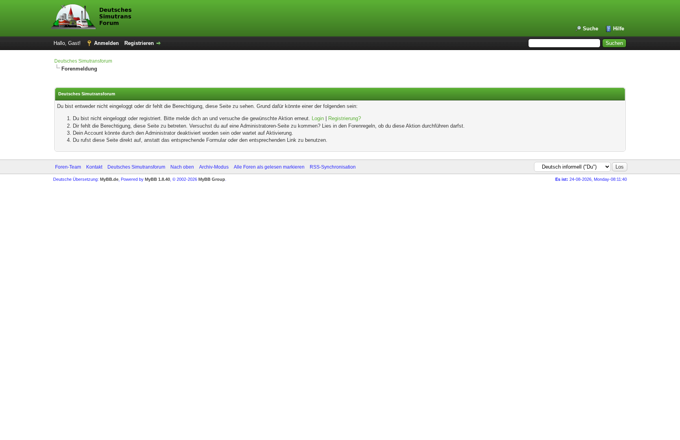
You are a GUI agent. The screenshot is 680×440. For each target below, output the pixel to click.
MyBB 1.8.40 (157, 179)
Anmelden (106, 43)
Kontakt (94, 167)
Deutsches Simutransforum (83, 61)
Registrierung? (344, 118)
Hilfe (618, 29)
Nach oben (182, 167)
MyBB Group (211, 179)
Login (318, 118)
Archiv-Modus (214, 167)
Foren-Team (68, 167)
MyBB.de (109, 179)
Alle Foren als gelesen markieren (269, 167)
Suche (590, 29)
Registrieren (139, 43)
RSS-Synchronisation (333, 167)
